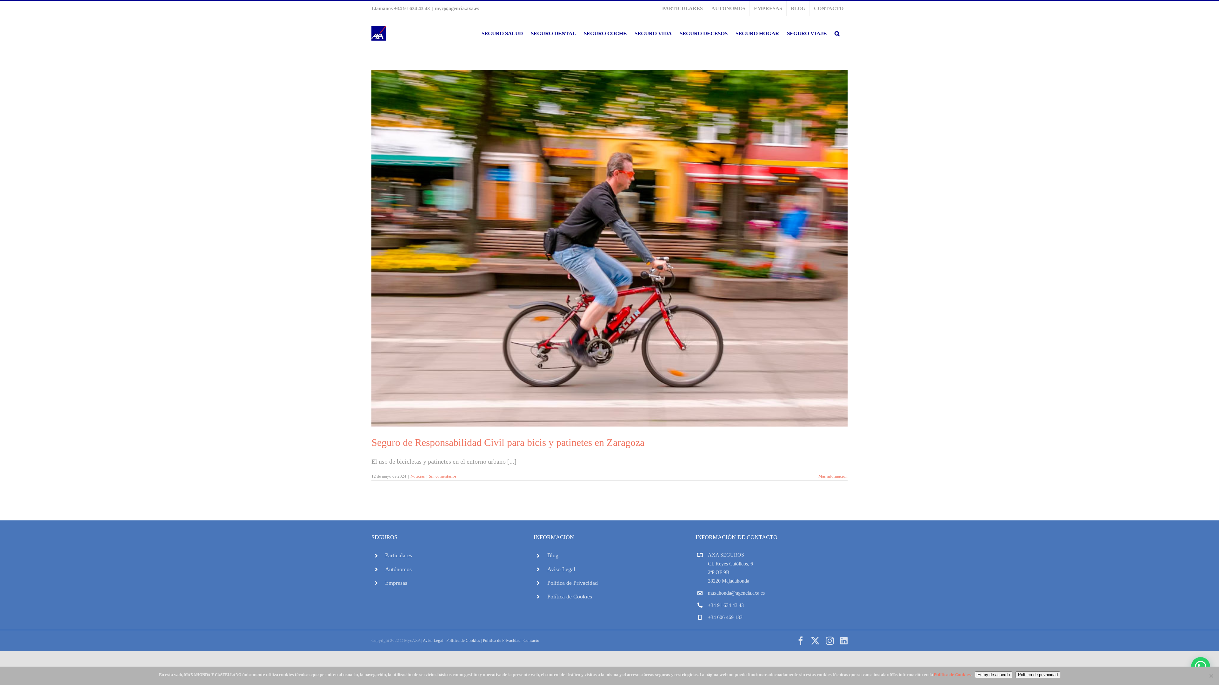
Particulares (398, 555)
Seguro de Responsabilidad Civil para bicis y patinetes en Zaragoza (507, 442)
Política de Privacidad (572, 583)
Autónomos (398, 569)
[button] (837, 33)
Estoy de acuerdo (993, 674)
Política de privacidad (1038, 674)
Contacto (531, 640)
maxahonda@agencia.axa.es (736, 593)
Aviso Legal (561, 569)
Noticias (417, 476)
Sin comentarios (442, 476)
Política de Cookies (569, 596)
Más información (833, 476)
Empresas (396, 583)
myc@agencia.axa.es (457, 8)
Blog (552, 555)
